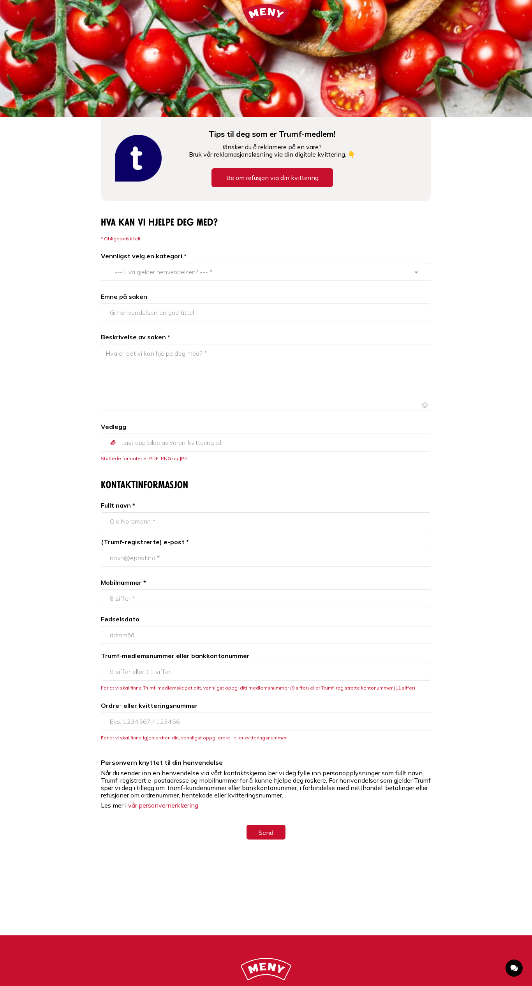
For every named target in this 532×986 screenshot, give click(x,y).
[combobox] (258, 272)
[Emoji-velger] (425, 405)
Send (266, 832)
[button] (266, 443)
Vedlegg (113, 426)
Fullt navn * (118, 505)
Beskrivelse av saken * (135, 337)
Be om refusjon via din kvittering (272, 178)
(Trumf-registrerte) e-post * (145, 542)
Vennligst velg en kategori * (144, 256)
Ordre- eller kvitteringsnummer (149, 705)
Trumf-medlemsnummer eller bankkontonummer (175, 656)
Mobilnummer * (123, 582)
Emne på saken (124, 296)
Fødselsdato (120, 619)
